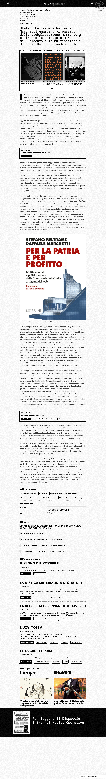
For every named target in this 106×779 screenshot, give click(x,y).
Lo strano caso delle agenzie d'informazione (43, 546)
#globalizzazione (71, 493)
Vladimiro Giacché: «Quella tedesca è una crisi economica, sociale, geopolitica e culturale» (50, 527)
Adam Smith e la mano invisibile (35, 152)
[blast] (70, 672)
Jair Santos (24, 507)
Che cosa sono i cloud (31, 534)
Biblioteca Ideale (32, 16)
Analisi (30, 21)
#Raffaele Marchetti (49, 498)
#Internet (24, 498)
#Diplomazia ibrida (56, 493)
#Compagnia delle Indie (28, 493)
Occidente (28, 23)
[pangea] (36, 673)
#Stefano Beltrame (65, 498)
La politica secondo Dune (32, 415)
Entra (53, 89)
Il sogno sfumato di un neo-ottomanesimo (42, 552)
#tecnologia (79, 498)
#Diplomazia (43, 493)
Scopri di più (97, 776)
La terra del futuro (58, 510)
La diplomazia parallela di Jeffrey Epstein (41, 540)
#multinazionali (35, 498)
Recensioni (31, 19)
